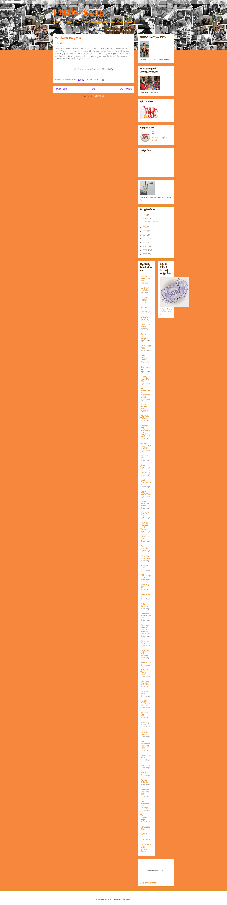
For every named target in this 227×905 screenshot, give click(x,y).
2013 (145, 235)
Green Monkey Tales (144, 406)
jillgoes (143, 465)
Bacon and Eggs (145, 642)
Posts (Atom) (98, 96)
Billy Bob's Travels (145, 417)
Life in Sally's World (146, 493)
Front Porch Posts (145, 692)
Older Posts (126, 89)
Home (94, 89)
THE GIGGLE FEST (146, 537)
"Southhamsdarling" (146, 325)
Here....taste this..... (145, 828)
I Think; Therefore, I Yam (145, 379)
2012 (145, 239)
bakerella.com (145, 308)
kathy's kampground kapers (146, 357)
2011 (145, 242)
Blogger (127, 899)
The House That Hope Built (145, 791)
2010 (145, 246)
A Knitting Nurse (145, 723)
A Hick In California (144, 605)
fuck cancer (145, 839)
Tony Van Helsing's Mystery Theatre (144, 526)
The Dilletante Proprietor (145, 817)
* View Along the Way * (145, 503)
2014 (145, 231)
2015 (145, 227)
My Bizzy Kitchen (144, 299)
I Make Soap (79, 13)
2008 (145, 254)
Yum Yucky (145, 472)
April (147, 218)
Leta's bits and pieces (145, 683)
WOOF (143, 834)
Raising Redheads (144, 781)
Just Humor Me (146, 368)
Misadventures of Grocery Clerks (146, 848)
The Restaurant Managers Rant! (145, 744)
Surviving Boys (145, 586)
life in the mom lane (145, 733)
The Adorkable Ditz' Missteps (145, 804)
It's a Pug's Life (145, 714)
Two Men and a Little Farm (145, 278)
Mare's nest (145, 765)
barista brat (145, 772)
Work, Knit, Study (145, 595)
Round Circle (146, 662)
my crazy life (144, 456)
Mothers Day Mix (68, 38)
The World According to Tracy (146, 615)
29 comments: (93, 79)
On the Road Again (146, 347)
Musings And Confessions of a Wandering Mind (146, 431)
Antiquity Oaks (144, 566)
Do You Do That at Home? (145, 672)
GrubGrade (145, 317)
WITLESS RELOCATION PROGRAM (146, 446)
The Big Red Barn (146, 756)
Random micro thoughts (144, 336)
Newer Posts (61, 89)
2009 (145, 250)
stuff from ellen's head (145, 289)
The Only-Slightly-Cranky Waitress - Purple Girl (145, 629)
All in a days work (146, 576)
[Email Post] (103, 79)
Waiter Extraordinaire (146, 482)
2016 (145, 215)
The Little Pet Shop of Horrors (145, 703)
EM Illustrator (144, 547)
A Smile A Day (145, 514)
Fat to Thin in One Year (145, 557)
